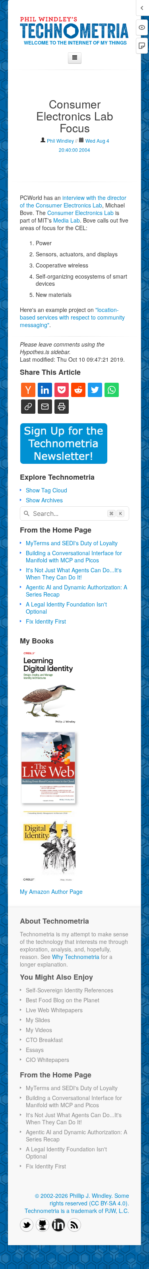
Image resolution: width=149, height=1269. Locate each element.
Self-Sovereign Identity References (69, 990)
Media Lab (66, 220)
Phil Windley (60, 140)
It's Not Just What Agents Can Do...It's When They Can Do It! (74, 573)
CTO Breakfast (44, 1040)
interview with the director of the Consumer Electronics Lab (73, 201)
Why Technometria (75, 957)
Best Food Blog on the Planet (62, 1000)
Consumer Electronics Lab (80, 213)
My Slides (38, 1020)
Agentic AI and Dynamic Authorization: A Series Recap (76, 590)
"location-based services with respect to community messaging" (72, 317)
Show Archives (44, 500)
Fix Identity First (46, 621)
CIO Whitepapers (47, 1060)
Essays (35, 1050)
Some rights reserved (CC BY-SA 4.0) (89, 1199)
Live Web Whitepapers (54, 1010)
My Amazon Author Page (51, 891)
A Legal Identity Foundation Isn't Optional (66, 607)
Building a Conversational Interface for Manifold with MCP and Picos (74, 556)
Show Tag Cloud (46, 490)
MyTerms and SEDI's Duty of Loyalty (72, 543)
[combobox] (74, 513)
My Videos (39, 1030)
